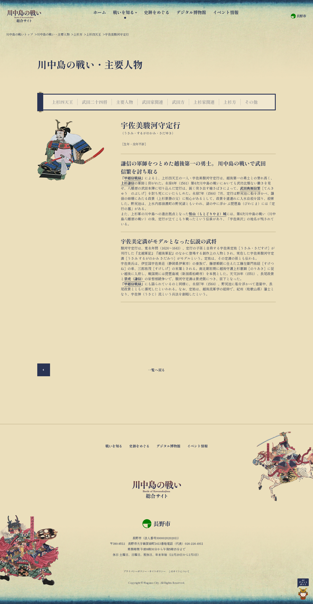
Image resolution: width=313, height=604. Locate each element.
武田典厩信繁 (250, 188)
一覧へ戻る (156, 369)
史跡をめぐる (156, 12)
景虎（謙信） (134, 278)
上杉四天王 (62, 102)
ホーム (99, 12)
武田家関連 (152, 102)
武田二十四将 (94, 102)
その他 (251, 102)
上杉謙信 (127, 183)
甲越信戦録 (132, 177)
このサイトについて (179, 571)
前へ (43, 369)
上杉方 (229, 102)
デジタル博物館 (191, 12)
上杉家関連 (204, 102)
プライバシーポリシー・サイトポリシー (144, 571)
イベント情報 (225, 12)
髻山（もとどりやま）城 (207, 213)
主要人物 (124, 102)
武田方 (178, 102)
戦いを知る (123, 12)
